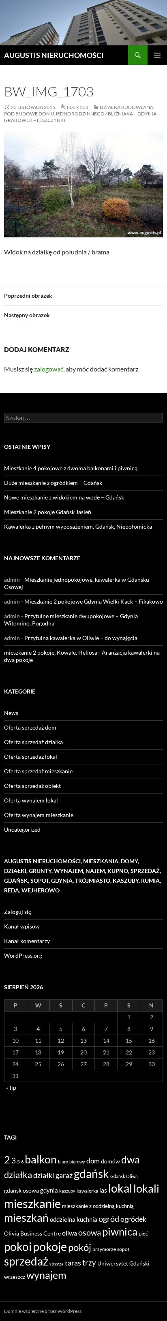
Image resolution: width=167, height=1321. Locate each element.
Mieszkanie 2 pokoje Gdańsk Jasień (47, 511)
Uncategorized (22, 829)
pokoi (18, 1246)
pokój (79, 1247)
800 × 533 (77, 107)
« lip (11, 1087)
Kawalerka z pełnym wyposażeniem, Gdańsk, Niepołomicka (78, 526)
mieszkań (26, 1217)
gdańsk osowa (21, 1190)
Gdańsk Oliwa (124, 1176)
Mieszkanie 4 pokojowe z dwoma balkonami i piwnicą (70, 468)
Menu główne (157, 55)
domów (110, 1161)
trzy (89, 1262)
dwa (130, 1159)
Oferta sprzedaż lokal (30, 756)
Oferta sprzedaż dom (30, 727)
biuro (63, 1161)
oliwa (69, 1233)
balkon (41, 1159)
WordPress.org (23, 955)
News (11, 712)
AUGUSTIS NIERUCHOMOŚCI (54, 55)
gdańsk (91, 1173)
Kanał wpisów (22, 926)
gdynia (49, 1190)
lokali (146, 1188)
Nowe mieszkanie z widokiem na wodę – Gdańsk (64, 497)
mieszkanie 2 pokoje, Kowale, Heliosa (50, 652)
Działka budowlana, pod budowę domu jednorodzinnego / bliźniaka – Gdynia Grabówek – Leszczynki (80, 113)
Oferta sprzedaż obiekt (32, 785)
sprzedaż (26, 1261)
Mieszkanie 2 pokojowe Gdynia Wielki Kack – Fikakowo (93, 601)
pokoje (50, 1246)
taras (73, 1262)
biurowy (77, 1161)
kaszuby (67, 1190)
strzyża (56, 1263)
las (103, 1190)
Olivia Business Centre (32, 1233)
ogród (108, 1218)
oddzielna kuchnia (73, 1219)
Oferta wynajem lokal (31, 800)
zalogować (48, 369)
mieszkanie (32, 1203)
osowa (89, 1232)
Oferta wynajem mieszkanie (38, 814)
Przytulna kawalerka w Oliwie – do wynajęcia (80, 637)
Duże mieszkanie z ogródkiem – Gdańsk (53, 482)
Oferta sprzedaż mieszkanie (38, 771)
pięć (143, 1233)
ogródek (133, 1218)
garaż (64, 1175)
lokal (120, 1188)
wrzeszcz (14, 1277)
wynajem (46, 1275)
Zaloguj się (17, 911)
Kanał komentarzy (27, 940)
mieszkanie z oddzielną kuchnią (98, 1206)
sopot (123, 1249)
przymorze (104, 1249)
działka (18, 1174)
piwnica (119, 1231)
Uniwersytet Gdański (123, 1263)
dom (93, 1161)
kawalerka (87, 1191)
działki (43, 1175)
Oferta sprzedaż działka (33, 741)
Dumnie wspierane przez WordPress (42, 1311)
